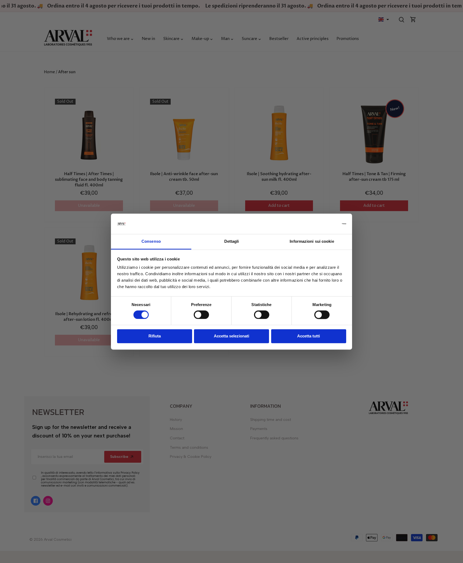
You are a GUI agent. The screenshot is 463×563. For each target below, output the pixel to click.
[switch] (201, 314)
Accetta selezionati (231, 336)
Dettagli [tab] (231, 241)
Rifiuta (154, 336)
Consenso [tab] (151, 241)
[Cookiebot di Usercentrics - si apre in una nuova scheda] (322, 224)
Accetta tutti (308, 336)
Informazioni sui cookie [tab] (312, 241)
